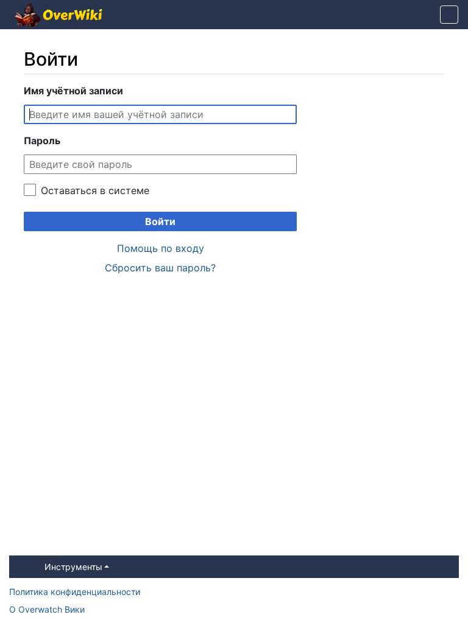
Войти (160, 221)
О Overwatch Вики (47, 609)
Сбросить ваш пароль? (160, 268)
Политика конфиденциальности (74, 591)
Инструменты (73, 567)
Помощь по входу (160, 248)
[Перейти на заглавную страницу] (58, 16)
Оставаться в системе (95, 190)
